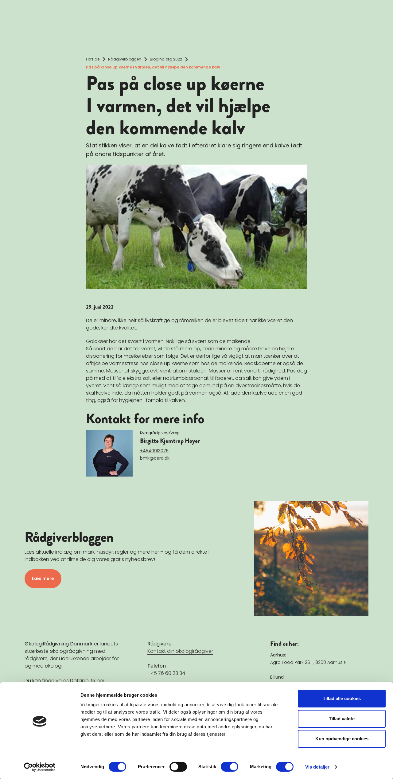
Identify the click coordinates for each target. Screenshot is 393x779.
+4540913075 (154, 451)
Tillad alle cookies (342, 698)
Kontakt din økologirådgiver (180, 651)
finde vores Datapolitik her (73, 680)
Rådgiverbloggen (124, 59)
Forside (92, 59)
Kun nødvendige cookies (341, 738)
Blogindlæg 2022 (166, 59)
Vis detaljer (317, 766)
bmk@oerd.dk (154, 458)
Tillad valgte (342, 718)
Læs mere (43, 578)
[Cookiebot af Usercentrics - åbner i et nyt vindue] (40, 767)
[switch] (178, 767)
